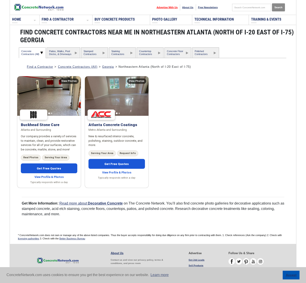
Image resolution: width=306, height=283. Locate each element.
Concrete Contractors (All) (30, 52)
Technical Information (214, 19)
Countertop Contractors (145, 52)
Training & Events (266, 19)
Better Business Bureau (72, 238)
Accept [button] (291, 275)
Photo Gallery (164, 19)
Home (16, 19)
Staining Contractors (117, 52)
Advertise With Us (167, 7)
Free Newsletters (208, 7)
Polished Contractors (201, 52)
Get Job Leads (197, 260)
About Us (187, 7)
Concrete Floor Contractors (175, 52)
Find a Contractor (58, 19)
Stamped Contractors (90, 52)
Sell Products (196, 265)
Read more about (91, 203)
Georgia (108, 66)
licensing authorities (28, 238)
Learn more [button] (160, 275)
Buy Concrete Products (115, 19)
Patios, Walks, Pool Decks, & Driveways (60, 52)
